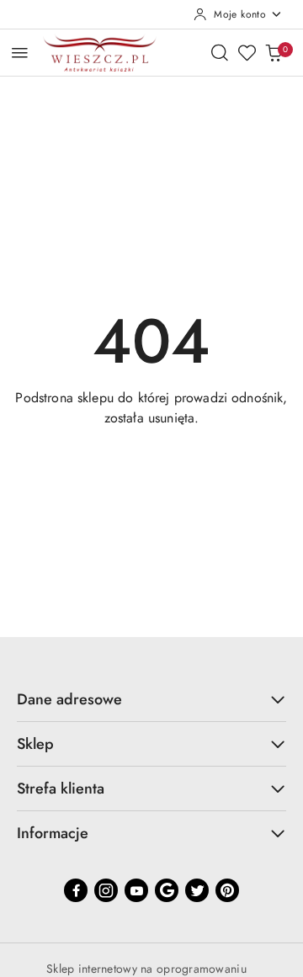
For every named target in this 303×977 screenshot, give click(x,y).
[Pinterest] (227, 890)
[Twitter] (197, 890)
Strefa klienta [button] (60, 788)
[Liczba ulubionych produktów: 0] (246, 52)
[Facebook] (76, 890)
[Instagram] (106, 890)
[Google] (166, 890)
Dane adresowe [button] (69, 699)
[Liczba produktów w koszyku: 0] (273, 52)
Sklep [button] (35, 744)
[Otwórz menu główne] (19, 52)
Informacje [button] (52, 833)
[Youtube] (136, 890)
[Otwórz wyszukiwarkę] (219, 52)
